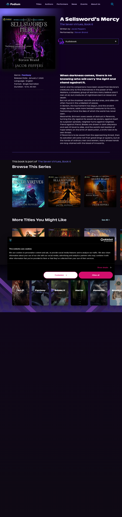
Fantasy (26, 75)
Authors (49, 4)
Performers (62, 4)
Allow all (95, 275)
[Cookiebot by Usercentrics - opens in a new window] (102, 240)
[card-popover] (28, 191)
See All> (106, 220)
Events (84, 4)
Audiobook (71, 41)
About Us (95, 4)
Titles (38, 4)
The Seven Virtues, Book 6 (76, 24)
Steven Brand (81, 32)
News (74, 4)
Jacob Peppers (78, 29)
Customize (59, 275)
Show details (102, 267)
